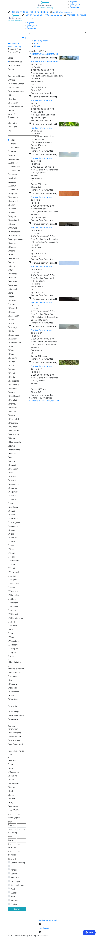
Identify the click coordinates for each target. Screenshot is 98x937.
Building (12, 99)
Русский (74, 7)
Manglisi (13, 400)
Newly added (42, 40)
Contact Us (49, 18)
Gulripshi (13, 285)
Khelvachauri (15, 342)
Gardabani (14, 258)
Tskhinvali (13, 614)
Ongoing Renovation (13, 727)
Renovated (14, 719)
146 (36, 54)
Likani (12, 392)
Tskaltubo (13, 610)
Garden (12, 760)
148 (43, 54)
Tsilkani (12, 599)
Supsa (12, 541)
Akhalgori (13, 163)
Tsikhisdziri (14, 595)
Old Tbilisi (13, 806)
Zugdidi (12, 652)
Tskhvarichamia (16, 618)
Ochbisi (12, 453)
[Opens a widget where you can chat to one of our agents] (89, 933)
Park (11, 791)
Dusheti (12, 247)
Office (12, 80)
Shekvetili (13, 518)
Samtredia (14, 499)
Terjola (12, 557)
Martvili (12, 411)
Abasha (12, 143)
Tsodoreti (13, 625)
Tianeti (12, 564)
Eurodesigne (15, 711)
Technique (15, 881)
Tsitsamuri (14, 606)
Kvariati (12, 377)
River (11, 779)
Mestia (12, 415)
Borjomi (12, 216)
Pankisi (12, 465)
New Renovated (16, 715)
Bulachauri (14, 220)
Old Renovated (16, 744)
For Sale (13, 123)
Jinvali (12, 304)
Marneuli (13, 404)
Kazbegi (13, 327)
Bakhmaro (13, 197)
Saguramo (14, 492)
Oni (10, 457)
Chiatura (13, 228)
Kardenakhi (14, 316)
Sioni (11, 534)
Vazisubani (14, 641)
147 (39, 54)
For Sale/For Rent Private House (45, 61)
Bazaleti (12, 209)
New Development (16, 668)
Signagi (12, 530)
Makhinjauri (14, 396)
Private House (15, 61)
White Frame (15, 736)
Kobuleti (13, 358)
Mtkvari (12, 787)
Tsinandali (13, 602)
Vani (11, 633)
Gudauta (13, 281)
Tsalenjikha (14, 583)
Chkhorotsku (15, 231)
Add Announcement (40, 34)
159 (56, 54)
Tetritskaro (14, 560)
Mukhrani (13, 427)
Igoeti (11, 296)
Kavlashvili (14, 691)
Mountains (14, 783)
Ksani (11, 365)
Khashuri (13, 339)
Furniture (15, 877)
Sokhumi (13, 537)
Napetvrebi (14, 430)
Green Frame (15, 733)
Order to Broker (59, 34)
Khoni (11, 350)
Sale (38, 46)
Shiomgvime (14, 522)
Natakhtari (14, 434)
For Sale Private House (41, 100)
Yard (11, 764)
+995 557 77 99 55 (19, 12)
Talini (11, 549)
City (11, 802)
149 (46, 54)
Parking (14, 870)
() (26, 38)
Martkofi (13, 407)
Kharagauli (14, 335)
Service (37, 18)
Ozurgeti (13, 461)
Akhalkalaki (14, 166)
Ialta (11, 293)
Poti (11, 472)
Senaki (12, 511)
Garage (14, 873)
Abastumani (14, 147)
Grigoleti (13, 274)
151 (52, 54)
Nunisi (12, 446)
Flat (11, 58)
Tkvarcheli (14, 572)
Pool (13, 889)
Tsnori (12, 622)
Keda (11, 331)
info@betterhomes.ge (62, 12)
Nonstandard (15, 672)
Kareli (11, 319)
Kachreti (13, 308)
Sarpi (11, 503)
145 (33, 54)
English (73, 1)
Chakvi (12, 224)
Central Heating (18, 862)
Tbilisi (12, 140)
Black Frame (14, 740)
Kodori (12, 362)
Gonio (12, 266)
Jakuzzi (14, 900)
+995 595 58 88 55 (39, 12)
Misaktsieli (14, 419)
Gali (11, 254)
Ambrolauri (14, 178)
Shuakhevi (14, 526)
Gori (11, 270)
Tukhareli (13, 676)
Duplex (14, 893)
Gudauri (12, 277)
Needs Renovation (16, 751)
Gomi (11, 262)
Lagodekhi (14, 381)
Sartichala (13, 507)
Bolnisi (12, 212)
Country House (16, 65)
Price (38, 43)
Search (17, 909)
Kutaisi (12, 369)
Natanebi (13, 438)
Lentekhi (13, 388)
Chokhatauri (14, 235)
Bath (13, 896)
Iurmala (12, 300)
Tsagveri (13, 580)
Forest (12, 799)
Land (11, 69)
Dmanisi (12, 243)
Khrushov (13, 699)
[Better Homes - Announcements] (44, 4)
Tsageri (12, 576)
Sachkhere (14, 484)
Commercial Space (16, 76)
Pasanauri (13, 469)
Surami (12, 545)
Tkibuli (12, 568)
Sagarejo (13, 488)
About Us (27, 18)
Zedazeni (13, 645)
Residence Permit (76, 34)
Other (11, 110)
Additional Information (49, 920)
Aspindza (13, 189)
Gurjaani (13, 289)
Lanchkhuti (14, 384)
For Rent (13, 127)
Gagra (12, 251)
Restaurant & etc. (17, 91)
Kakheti (12, 312)
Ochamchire (14, 449)
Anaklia (12, 182)
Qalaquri (13, 688)
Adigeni (12, 151)
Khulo (11, 354)
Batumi (12, 205)
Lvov (11, 680)
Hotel (11, 95)
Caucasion (14, 772)
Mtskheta (13, 423)
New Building (15, 662)
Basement (13, 103)
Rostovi (12, 476)
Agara (12, 155)
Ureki (11, 629)
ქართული (74, 4)
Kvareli (12, 373)
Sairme (12, 495)
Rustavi (12, 480)
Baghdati (13, 193)
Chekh (12, 695)
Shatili (12, 515)
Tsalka (12, 587)
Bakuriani (13, 201)
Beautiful (13, 776)
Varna (11, 637)
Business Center (16, 83)
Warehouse (14, 87)
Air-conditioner (17, 885)
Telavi (12, 553)
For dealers (44, 928)
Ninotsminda (15, 442)
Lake (11, 795)
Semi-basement (16, 106)
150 (49, 54)
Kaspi (11, 323)
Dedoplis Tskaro (16, 239)
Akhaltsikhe (14, 170)
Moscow (13, 684)
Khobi (11, 346)
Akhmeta (13, 174)
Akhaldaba (14, 159)
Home (25, 34)
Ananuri (12, 186)
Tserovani (13, 591)
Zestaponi (13, 648)
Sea (11, 768)
